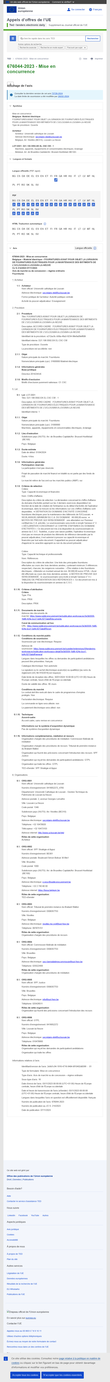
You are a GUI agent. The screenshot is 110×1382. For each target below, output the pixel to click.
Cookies (10, 1234)
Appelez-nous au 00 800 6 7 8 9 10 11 (24, 1331)
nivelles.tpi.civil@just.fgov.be (56, 924)
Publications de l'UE (16, 1294)
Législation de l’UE (15, 1273)
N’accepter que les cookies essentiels (62, 1375)
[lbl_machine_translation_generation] (45, 224)
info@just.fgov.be (51, 999)
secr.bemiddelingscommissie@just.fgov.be (62, 961)
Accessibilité (12, 1240)
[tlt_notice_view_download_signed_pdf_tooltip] (55, 180)
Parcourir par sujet (75, 48)
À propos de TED (14, 1254)
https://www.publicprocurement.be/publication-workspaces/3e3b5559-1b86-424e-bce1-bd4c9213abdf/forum (59, 627)
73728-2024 (57, 93)
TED (9, 59)
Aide (9, 1196)
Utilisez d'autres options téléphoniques (24, 1336)
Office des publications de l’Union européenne (30, 1176)
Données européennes (17, 1278)
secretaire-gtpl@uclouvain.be (49, 137)
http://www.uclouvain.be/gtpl (51, 832)
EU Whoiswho (13, 1289)
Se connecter (78, 9)
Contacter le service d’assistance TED (24, 1201)
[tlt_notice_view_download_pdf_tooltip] (14, 204)
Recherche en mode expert (52, 48)
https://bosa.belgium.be (49, 890)
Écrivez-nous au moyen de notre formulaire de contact (31, 1341)
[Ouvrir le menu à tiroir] (10, 84)
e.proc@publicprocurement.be (57, 882)
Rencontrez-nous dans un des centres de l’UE (28, 1347)
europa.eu (31, 1318)
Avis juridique (13, 1229)
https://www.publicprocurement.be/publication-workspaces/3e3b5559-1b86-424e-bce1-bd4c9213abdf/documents (58, 617)
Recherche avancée (28, 48)
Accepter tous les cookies (25, 1375)
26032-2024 (63, 96)
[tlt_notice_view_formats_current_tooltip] (94, 248)
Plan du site (12, 1259)
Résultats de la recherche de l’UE (22, 1284)
